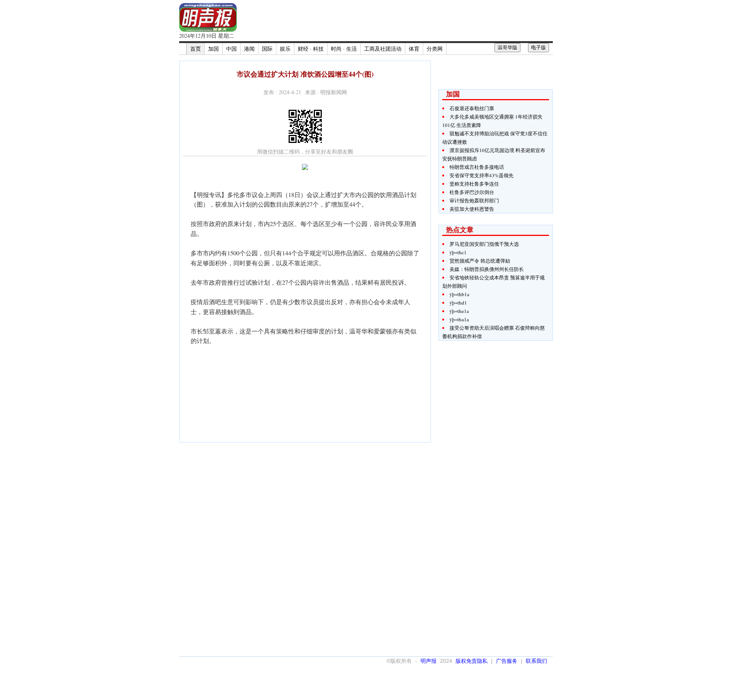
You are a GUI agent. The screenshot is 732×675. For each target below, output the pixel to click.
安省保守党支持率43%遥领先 (481, 175)
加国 (213, 48)
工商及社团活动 (382, 48)
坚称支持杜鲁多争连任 (474, 183)
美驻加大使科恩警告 (471, 208)
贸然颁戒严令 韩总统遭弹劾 (479, 260)
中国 (231, 48)
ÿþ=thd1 (458, 302)
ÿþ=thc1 (458, 252)
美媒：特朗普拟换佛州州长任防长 (486, 269)
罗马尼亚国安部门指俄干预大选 (484, 243)
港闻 (249, 48)
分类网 (435, 48)
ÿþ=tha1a (459, 319)
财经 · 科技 (311, 48)
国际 (267, 48)
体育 (414, 48)
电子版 (538, 47)
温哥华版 (507, 47)
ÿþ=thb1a (459, 294)
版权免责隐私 (472, 661)
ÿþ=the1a (459, 311)
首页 (195, 48)
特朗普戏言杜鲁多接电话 (476, 167)
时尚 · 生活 (344, 48)
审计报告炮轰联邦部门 (474, 200)
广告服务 (506, 661)
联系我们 (536, 661)
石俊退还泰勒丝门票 (471, 108)
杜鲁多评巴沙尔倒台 (471, 192)
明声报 (429, 661)
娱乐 (285, 48)
